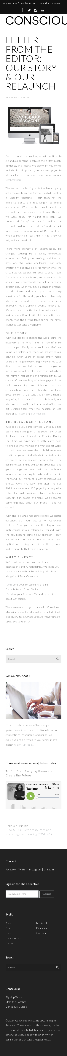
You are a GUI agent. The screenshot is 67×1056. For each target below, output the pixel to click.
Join (9, 584)
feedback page (14, 179)
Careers (41, 933)
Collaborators (14, 938)
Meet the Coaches (16, 1001)
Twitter (22, 869)
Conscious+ (21, 730)
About (9, 923)
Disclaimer (42, 928)
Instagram (35, 869)
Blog (8, 928)
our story (20, 413)
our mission (38, 413)
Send (10, 594)
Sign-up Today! (26, 744)
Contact (10, 943)
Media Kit (41, 923)
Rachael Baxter (19, 97)
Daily (9, 933)
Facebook (11, 869)
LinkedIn (49, 869)
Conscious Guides (16, 1006)
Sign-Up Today (14, 997)
